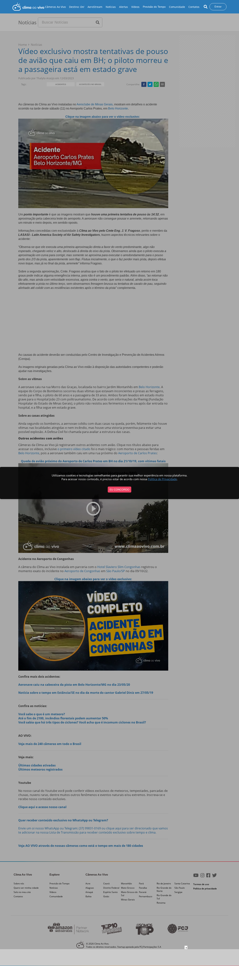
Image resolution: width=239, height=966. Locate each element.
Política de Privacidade (162, 479)
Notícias (111, 7)
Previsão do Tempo (154, 6)
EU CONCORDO (119, 489)
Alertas (123, 7)
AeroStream (95, 7)
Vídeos (135, 7)
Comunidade (177, 7)
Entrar (218, 6)
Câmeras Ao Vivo (55, 7)
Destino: (76, 7)
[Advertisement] (119, 957)
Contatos (193, 7)
